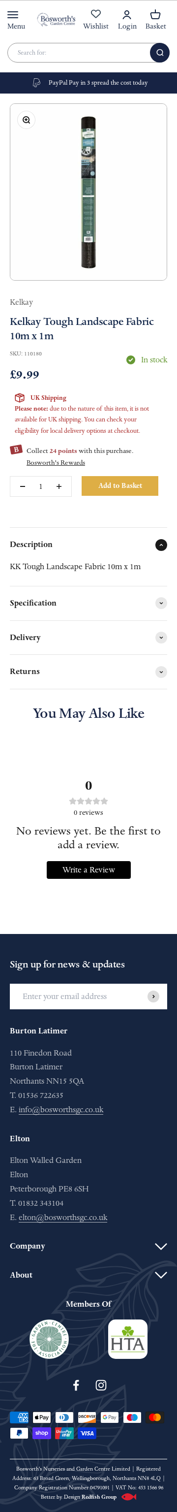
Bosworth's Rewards (56, 462)
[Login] (127, 14)
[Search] (160, 53)
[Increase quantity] (59, 486)
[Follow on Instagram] (101, 1385)
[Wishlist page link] (96, 19)
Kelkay (21, 302)
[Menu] (12, 14)
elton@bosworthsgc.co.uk (63, 1217)
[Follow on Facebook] (76, 1385)
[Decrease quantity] (22, 486)
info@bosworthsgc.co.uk (61, 1109)
